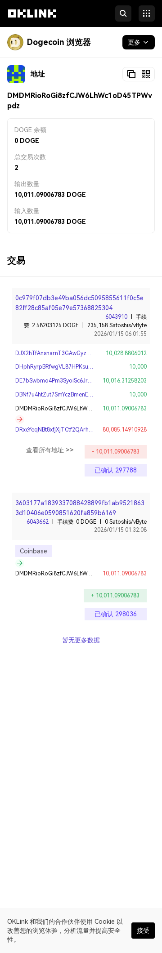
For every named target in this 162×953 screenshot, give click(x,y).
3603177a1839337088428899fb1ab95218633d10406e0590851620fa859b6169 (79, 508)
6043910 (116, 317)
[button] (31, 21)
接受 (143, 930)
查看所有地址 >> (50, 450)
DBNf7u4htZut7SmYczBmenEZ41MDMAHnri (70, 395)
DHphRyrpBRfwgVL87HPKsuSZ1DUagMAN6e (73, 367)
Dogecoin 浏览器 (59, 42)
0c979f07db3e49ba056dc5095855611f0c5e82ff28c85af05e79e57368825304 (79, 303)
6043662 (38, 522)
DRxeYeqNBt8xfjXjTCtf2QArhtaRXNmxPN (67, 430)
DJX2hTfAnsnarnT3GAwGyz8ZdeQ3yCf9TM (71, 353)
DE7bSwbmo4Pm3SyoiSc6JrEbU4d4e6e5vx (70, 381)
